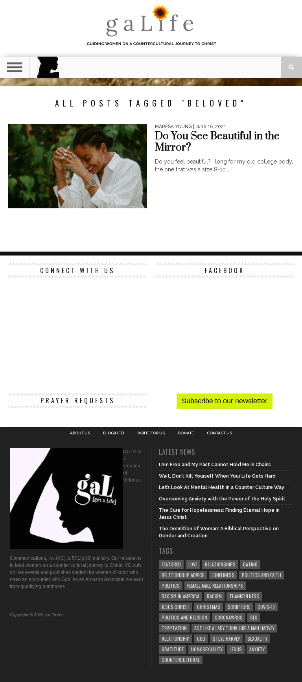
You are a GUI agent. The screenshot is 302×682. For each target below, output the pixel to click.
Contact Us (219, 433)
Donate (186, 433)
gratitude (173, 649)
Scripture (239, 606)
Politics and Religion (184, 617)
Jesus (236, 649)
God (201, 638)
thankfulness (244, 596)
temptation (174, 628)
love (192, 564)
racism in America (180, 596)
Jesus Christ (176, 606)
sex (253, 617)
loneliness (223, 575)
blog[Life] (113, 433)
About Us (80, 433)
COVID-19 (266, 606)
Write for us (151, 433)
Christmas (208, 606)
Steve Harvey (226, 638)
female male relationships (215, 585)
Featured (171, 564)
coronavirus (229, 617)
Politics (171, 585)
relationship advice (183, 575)
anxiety (257, 649)
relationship (176, 638)
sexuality (257, 638)
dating (250, 564)
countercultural (181, 659)
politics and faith (261, 575)
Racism (214, 596)
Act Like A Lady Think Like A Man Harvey (234, 628)
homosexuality (207, 649)
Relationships (220, 564)
